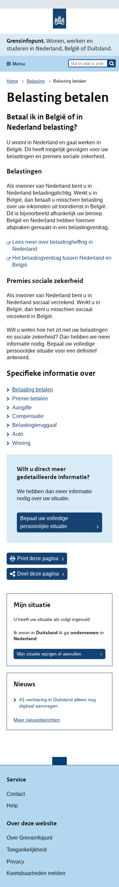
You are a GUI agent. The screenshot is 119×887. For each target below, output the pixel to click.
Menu (19, 63)
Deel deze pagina (38, 574)
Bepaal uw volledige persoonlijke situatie (44, 522)
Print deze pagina (38, 558)
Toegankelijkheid (27, 850)
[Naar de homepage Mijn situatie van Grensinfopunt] (59, 21)
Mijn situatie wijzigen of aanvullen (49, 653)
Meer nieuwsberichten (37, 719)
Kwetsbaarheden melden (36, 873)
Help (12, 805)
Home (12, 81)
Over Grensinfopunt (29, 838)
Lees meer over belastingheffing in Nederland (62, 245)
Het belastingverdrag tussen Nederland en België (62, 261)
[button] (112, 63)
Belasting (36, 81)
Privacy (15, 861)
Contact (16, 794)
